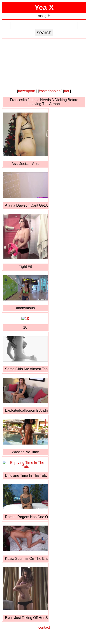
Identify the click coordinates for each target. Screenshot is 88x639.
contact (44, 627)
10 (25, 327)
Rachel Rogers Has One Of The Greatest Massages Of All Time (26, 517)
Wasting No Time (25, 452)
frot (66, 91)
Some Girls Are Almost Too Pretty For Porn (26, 369)
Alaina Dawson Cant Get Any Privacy (26, 205)
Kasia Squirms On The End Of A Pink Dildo (26, 558)
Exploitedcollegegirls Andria (26, 410)
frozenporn (26, 91)
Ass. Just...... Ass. (25, 164)
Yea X (44, 7)
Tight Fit (25, 267)
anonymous (25, 308)
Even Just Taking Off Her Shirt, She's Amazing (26, 618)
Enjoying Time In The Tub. (26, 475)
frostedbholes (49, 91)
